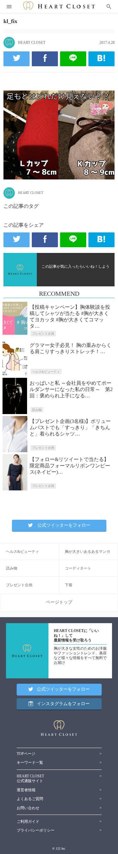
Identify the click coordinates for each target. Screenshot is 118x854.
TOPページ (26, 754)
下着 (68, 585)
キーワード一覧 (30, 762)
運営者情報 (26, 790)
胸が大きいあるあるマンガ (87, 551)
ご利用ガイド (28, 821)
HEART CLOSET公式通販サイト (30, 778)
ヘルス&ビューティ (22, 551)
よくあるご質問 (30, 799)
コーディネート (78, 568)
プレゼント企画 (19, 585)
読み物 (11, 568)
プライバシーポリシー (35, 830)
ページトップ (59, 602)
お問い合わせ (28, 808)
